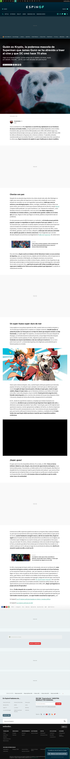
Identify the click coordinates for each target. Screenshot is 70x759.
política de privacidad (51, 706)
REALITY (19, 14)
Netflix (67, 36)
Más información (35, 757)
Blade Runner (49, 36)
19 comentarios (8, 64)
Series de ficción (6, 702)
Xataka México (6, 749)
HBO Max (27, 707)
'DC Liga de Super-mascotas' (43, 579)
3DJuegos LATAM (16, 749)
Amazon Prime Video (18, 702)
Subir (63, 726)
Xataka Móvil (5, 735)
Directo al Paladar (34, 733)
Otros (23, 606)
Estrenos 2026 (37, 693)
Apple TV (5, 707)
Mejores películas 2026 (28, 693)
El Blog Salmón (62, 733)
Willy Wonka (62, 36)
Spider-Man (28, 36)
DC (46, 606)
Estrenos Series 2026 (45, 693)
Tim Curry (56, 36)
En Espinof (34, 241)
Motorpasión (42, 733)
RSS (52, 714)
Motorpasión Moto (43, 735)
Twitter (67, 14)
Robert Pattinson (35, 36)
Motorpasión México (44, 749)
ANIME (24, 14)
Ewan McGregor (15, 36)
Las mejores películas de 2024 (25, 603)
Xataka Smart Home (7, 738)
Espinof (35, 7)
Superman (34, 606)
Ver (35, 643)
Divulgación (18, 606)
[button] (18, 121)
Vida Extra (14, 735)
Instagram (58, 14)
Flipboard (62, 14)
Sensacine (23, 733)
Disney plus (27, 702)
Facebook (60, 14)
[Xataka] (1, 1)
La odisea (16, 707)
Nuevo (64, 9)
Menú (5, 9)
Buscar (64, 721)
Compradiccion (53, 737)
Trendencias (52, 733)
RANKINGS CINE (31, 14)
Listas (26, 705)
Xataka (4, 733)
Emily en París (42, 36)
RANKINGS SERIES (41, 14)
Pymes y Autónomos (61, 735)
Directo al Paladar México (34, 750)
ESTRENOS (12, 14)
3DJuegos (14, 733)
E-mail (20, 65)
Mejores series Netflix (55, 693)
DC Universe (51, 606)
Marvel (57, 206)
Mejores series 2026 (18, 693)
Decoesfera (52, 735)
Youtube (65, 14)
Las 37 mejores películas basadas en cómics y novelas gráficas (33, 599)
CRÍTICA (7, 14)
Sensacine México (25, 749)
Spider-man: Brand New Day (18, 711)
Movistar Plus (6, 705)
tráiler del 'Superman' (45, 235)
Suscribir (58, 703)
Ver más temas (6, 715)
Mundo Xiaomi (6, 740)
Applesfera (5, 737)
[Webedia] (7, 726)
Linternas (22, 36)
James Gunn (40, 606)
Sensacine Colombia (25, 751)
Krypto (28, 606)
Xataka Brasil (5, 751)
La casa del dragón (7, 710)
